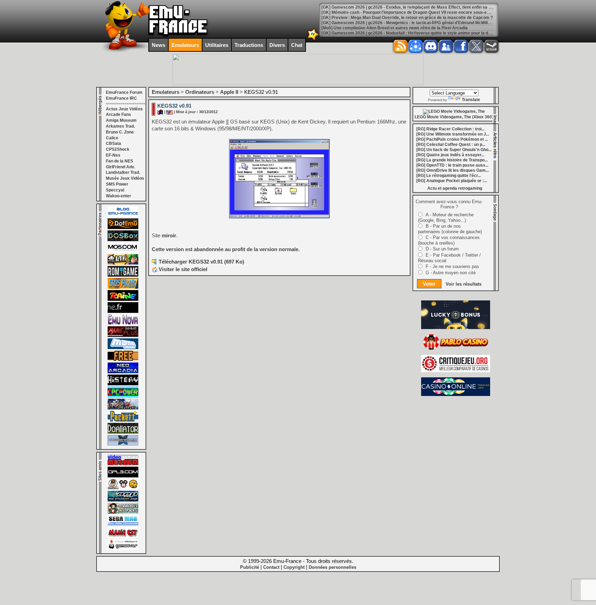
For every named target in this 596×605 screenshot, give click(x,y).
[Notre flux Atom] (415, 46)
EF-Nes (113, 155)
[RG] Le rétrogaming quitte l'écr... (448, 175)
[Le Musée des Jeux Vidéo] (123, 464)
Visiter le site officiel (182, 269)
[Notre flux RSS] (400, 46)
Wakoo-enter (118, 196)
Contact (271, 567)
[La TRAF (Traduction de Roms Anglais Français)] (123, 408)
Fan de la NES (119, 161)
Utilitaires (216, 45)
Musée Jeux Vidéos (125, 178)
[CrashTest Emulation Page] (123, 512)
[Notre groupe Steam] (491, 46)
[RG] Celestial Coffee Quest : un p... (450, 144)
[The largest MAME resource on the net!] (123, 347)
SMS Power (117, 184)
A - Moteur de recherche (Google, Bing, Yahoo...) (446, 217)
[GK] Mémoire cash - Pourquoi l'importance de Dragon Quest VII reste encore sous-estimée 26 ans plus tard (427, 12)
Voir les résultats (463, 284)
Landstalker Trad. (123, 172)
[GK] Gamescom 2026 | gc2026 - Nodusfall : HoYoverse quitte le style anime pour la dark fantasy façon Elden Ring (433, 33)
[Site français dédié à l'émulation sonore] (123, 476)
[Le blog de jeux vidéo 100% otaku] (123, 311)
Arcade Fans (118, 114)
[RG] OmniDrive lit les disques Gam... (452, 170)
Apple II (229, 92)
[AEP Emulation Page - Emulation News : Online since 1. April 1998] (123, 500)
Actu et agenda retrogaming (454, 188)
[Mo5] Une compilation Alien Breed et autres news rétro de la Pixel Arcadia (394, 28)
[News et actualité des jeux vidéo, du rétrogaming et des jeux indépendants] (123, 275)
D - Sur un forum (442, 248)
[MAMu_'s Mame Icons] (123, 488)
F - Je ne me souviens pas (452, 266)
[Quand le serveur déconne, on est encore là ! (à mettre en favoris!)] (123, 215)
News (158, 45)
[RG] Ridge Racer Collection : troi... (450, 129)
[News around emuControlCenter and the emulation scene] (123, 444)
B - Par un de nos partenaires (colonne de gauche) (450, 229)
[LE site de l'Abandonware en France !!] (123, 263)
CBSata (113, 143)
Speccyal (115, 190)
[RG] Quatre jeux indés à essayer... (450, 154)
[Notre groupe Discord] (431, 46)
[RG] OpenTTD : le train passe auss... (452, 165)
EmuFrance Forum (124, 92)
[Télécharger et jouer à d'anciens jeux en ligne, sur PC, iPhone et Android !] (123, 227)
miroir (169, 235)
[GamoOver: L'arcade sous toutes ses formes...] (123, 548)
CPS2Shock (117, 149)
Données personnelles (332, 567)
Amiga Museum (121, 120)
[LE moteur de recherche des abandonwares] (123, 359)
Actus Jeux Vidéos (124, 109)
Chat (296, 45)
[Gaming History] (123, 383)
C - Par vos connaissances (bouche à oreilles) (449, 240)
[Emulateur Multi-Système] (123, 432)
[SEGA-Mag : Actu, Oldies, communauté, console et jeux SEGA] (123, 524)
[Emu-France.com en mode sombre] (313, 39)
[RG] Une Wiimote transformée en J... (452, 134)
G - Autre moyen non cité (451, 272)
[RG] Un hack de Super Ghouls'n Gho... (453, 149)
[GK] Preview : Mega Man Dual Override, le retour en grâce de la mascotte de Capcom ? (407, 17)
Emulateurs (185, 45)
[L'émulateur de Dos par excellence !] (123, 239)
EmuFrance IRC (121, 98)
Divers (277, 45)
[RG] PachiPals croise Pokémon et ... (452, 139)
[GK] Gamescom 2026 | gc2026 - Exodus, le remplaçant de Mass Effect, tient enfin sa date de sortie (418, 7)
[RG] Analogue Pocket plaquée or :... (451, 180)
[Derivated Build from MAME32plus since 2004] (123, 335)
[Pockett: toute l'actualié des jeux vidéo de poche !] (123, 420)
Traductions (249, 45)
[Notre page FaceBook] (461, 46)
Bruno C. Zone (120, 132)
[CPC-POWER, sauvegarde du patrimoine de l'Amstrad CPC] (123, 396)
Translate (471, 99)
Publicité (249, 567)
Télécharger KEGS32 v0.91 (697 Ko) (201, 262)
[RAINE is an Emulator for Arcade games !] (123, 299)
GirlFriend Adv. (120, 167)
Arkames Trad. (120, 126)
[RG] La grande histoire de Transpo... (452, 160)
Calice (112, 138)
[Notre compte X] (476, 46)
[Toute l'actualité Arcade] (123, 371)
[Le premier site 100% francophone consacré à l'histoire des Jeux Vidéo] (123, 287)
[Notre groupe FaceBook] (446, 46)
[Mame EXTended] (123, 536)
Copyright (294, 567)
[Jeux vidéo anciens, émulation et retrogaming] (123, 323)
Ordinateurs (199, 92)
